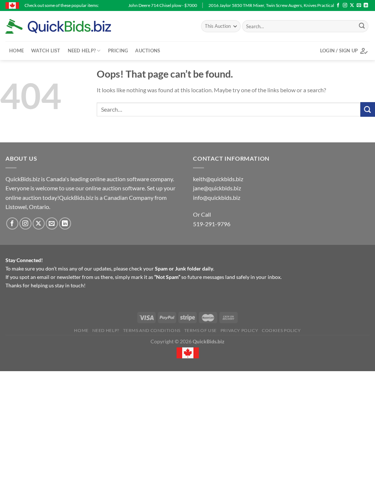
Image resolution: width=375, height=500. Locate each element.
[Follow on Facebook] (338, 5)
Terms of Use (200, 330)
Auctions (147, 50)
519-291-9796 (211, 223)
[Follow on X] (352, 5)
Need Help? (82, 50)
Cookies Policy (281, 330)
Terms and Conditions (152, 330)
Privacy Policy (239, 330)
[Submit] (362, 26)
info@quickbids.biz (216, 197)
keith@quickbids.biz (218, 178)
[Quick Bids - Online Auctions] (69, 26)
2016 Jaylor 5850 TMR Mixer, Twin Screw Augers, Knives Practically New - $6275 (275, 5)
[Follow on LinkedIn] (366, 5)
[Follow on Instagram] (345, 5)
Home (16, 50)
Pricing (118, 50)
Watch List (45, 50)
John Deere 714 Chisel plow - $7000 (152, 5)
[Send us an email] (359, 5)
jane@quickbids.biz (217, 187)
